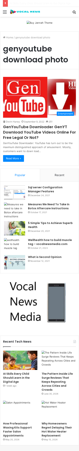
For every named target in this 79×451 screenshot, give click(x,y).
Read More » (13, 158)
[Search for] (74, 13)
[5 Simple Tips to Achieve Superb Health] (14, 228)
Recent (59, 175)
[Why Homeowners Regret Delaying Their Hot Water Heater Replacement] (59, 410)
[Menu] (5, 13)
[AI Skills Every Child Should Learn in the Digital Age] (20, 360)
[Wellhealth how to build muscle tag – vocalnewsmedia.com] (14, 245)
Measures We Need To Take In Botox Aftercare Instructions (48, 206)
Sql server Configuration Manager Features (45, 189)
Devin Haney (13, 121)
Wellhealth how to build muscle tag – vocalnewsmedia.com (50, 242)
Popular (20, 175)
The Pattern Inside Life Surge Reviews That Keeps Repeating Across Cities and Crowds (57, 382)
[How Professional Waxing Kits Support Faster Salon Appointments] (20, 410)
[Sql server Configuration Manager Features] (14, 192)
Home (9, 37)
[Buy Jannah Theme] (40, 22)
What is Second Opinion (45, 257)
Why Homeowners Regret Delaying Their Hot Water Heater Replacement (57, 429)
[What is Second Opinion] (14, 262)
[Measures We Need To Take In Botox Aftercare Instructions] (14, 210)
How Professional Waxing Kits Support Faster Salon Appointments (17, 429)
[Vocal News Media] (25, 12)
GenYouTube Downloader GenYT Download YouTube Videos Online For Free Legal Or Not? (39, 132)
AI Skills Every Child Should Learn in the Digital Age (16, 378)
